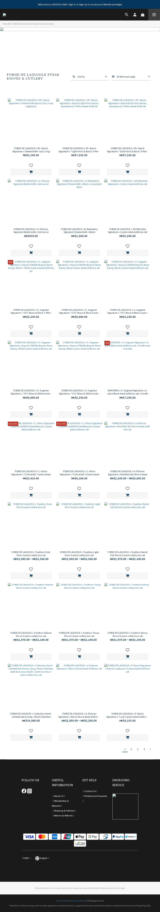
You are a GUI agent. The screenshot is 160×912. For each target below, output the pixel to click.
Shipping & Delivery (64, 810)
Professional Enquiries (95, 795)
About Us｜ (60, 795)
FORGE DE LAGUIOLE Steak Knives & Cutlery (33, 23)
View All (6, 23)
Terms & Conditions (77, 900)
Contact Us (90, 791)
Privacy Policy (62, 900)
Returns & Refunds (63, 815)
